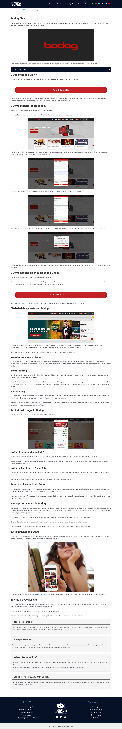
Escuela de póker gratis (26, 707)
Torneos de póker (26, 715)
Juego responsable (96, 709)
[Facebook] (57, 717)
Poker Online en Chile (61, 90)
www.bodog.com (42, 594)
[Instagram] (65, 717)
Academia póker (16, 10)
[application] (65, 4)
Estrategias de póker (26, 712)
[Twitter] (61, 717)
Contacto (96, 718)
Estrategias (60, 4)
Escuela (51, 4)
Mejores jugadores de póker (26, 718)
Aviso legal (95, 707)
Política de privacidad (95, 712)
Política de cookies (96, 715)
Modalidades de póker (26, 709)
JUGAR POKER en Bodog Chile (61, 295)
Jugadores (72, 4)
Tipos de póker (83, 4)
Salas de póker (27, 10)
